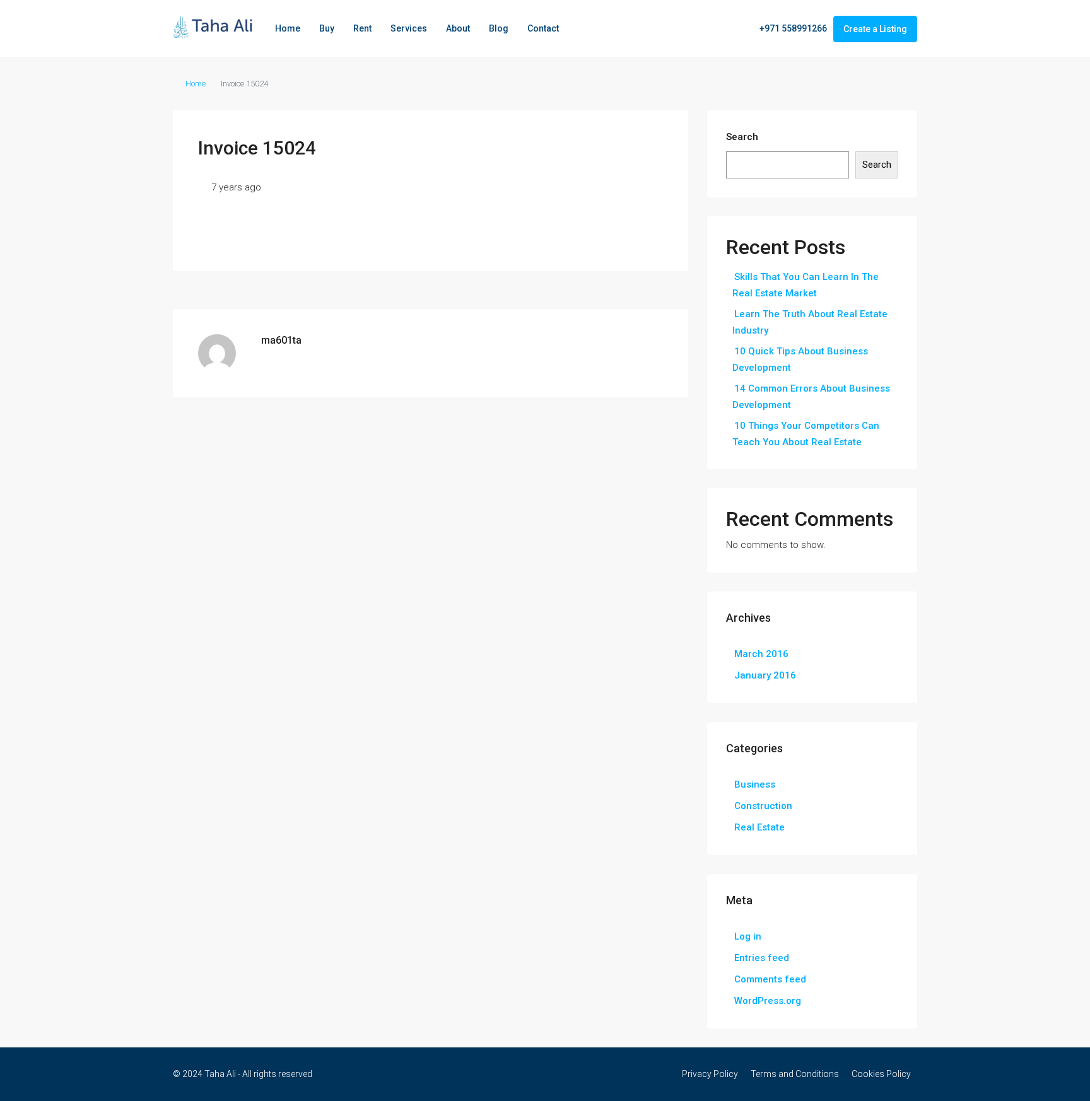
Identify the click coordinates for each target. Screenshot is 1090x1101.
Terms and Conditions (795, 1074)
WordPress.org (767, 1000)
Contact (543, 28)
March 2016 (761, 654)
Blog (498, 28)
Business (754, 784)
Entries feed (761, 958)
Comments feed (770, 979)
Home (287, 28)
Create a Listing (875, 29)
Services (408, 28)
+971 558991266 (792, 28)
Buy (326, 28)
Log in (747, 936)
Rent (362, 28)
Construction (763, 806)
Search (742, 137)
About (458, 28)
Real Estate (759, 827)
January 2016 (765, 675)
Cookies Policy (881, 1074)
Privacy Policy (710, 1074)
